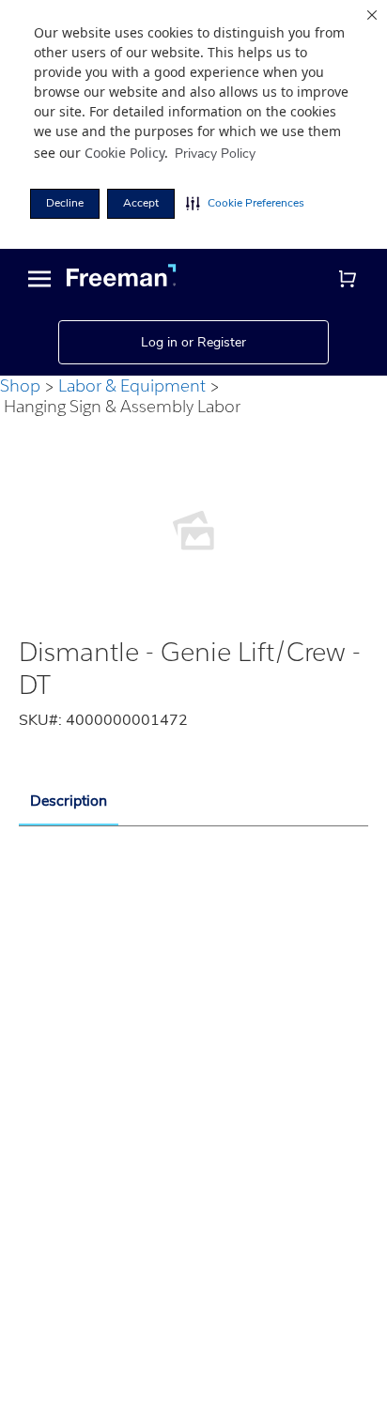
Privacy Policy (215, 153)
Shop (20, 385)
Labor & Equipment (132, 385)
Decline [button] (65, 202)
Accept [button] (141, 202)
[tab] (68, 801)
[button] (245, 204)
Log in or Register (193, 342)
